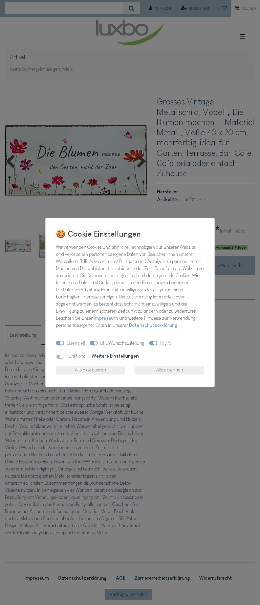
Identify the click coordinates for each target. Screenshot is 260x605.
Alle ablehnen (169, 369)
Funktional (77, 356)
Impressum (106, 318)
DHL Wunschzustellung (122, 343)
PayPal (166, 343)
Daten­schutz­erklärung (153, 325)
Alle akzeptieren (90, 369)
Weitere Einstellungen (115, 356)
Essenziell (76, 343)
